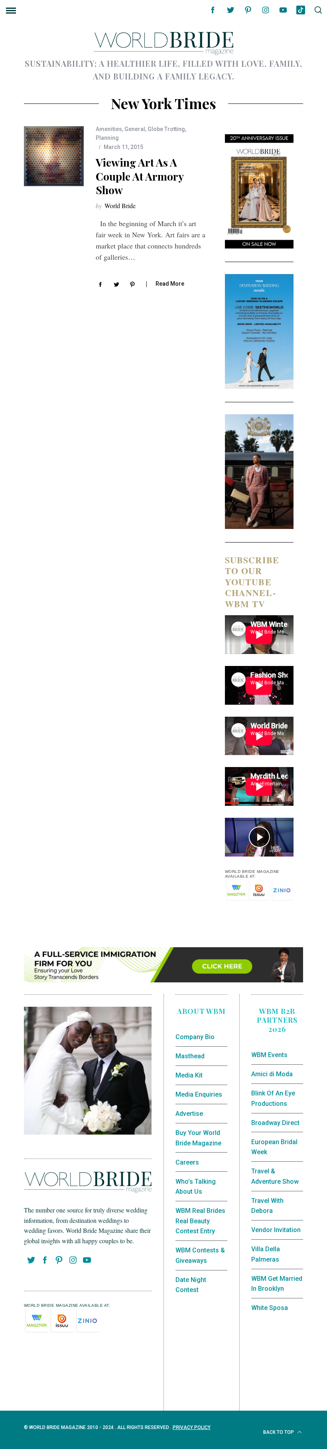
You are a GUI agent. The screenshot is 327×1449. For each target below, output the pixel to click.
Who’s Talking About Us (195, 1187)
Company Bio (195, 1037)
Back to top (279, 1432)
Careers (187, 1162)
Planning (107, 138)
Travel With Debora (267, 1206)
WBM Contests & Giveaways (200, 1255)
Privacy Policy (192, 1427)
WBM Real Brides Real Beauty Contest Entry (200, 1221)
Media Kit (189, 1075)
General (134, 129)
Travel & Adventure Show (275, 1176)
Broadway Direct (275, 1123)
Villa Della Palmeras (265, 1254)
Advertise (189, 1113)
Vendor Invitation (276, 1230)
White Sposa (269, 1308)
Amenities (109, 129)
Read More (170, 283)
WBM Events (269, 1055)
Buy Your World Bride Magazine (198, 1138)
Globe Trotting (166, 129)
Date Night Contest (190, 1285)
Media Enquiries (198, 1094)
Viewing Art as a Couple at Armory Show (139, 176)
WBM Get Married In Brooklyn (276, 1284)
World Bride (120, 205)
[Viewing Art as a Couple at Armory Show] (54, 156)
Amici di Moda (272, 1074)
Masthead (190, 1056)
